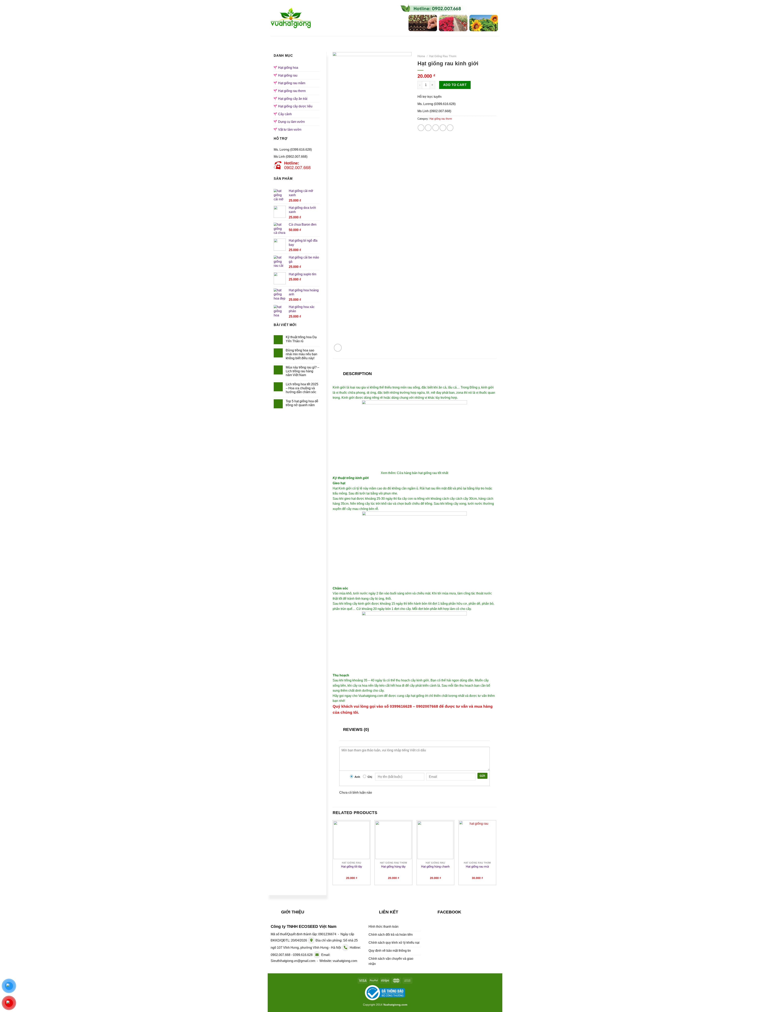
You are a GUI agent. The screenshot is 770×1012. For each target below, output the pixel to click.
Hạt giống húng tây (393, 866)
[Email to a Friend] (435, 127)
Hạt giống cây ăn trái (292, 98)
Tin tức (455, 39)
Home (421, 56)
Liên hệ (476, 39)
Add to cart (455, 85)
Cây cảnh (285, 114)
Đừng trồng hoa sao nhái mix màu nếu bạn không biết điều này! (301, 354)
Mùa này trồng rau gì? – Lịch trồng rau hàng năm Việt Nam (302, 371)
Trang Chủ (296, 39)
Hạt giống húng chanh (435, 866)
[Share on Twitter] (428, 127)
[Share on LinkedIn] (450, 127)
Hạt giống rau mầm (423, 39)
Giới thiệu (323, 39)
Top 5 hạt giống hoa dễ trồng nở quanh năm (302, 403)
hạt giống (417, 695)
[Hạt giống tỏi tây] (351, 840)
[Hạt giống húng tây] (393, 840)
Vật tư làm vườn (289, 129)
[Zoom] (338, 348)
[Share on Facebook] (421, 127)
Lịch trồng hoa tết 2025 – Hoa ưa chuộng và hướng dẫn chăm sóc (302, 387)
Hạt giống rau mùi (477, 866)
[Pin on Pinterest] (443, 127)
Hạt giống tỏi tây (351, 866)
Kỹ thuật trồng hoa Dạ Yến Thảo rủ (301, 339)
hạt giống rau (427, 473)
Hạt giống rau (386, 39)
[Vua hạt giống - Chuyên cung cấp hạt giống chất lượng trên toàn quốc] (291, 18)
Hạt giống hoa (353, 39)
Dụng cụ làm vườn (291, 121)
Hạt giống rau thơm (292, 91)
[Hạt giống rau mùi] (477, 840)
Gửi (482, 775)
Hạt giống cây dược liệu (295, 106)
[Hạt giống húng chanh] (435, 840)
